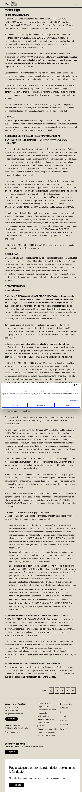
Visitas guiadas (43, 716)
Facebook (64, 725)
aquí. (44, 394)
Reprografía (42, 713)
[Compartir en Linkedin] (57, 691)
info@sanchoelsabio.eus (14, 714)
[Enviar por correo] (73, 691)
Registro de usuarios (46, 706)
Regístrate (16, 768)
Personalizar (40, 405)
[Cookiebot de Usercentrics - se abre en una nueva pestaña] (71, 385)
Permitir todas (67, 405)
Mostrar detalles (74, 400)
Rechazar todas (14, 405)
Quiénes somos (44, 703)
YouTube (63, 716)
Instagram (64, 708)
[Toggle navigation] (75, 4)
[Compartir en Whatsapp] (51, 691)
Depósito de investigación (48, 729)
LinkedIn (63, 720)
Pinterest (63, 729)
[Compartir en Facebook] (68, 691)
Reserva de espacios (46, 719)
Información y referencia (47, 710)
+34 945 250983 (11, 710)
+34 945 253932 (11, 707)
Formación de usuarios (46, 735)
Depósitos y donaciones (47, 732)
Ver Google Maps (13, 732)
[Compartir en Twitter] (62, 691)
